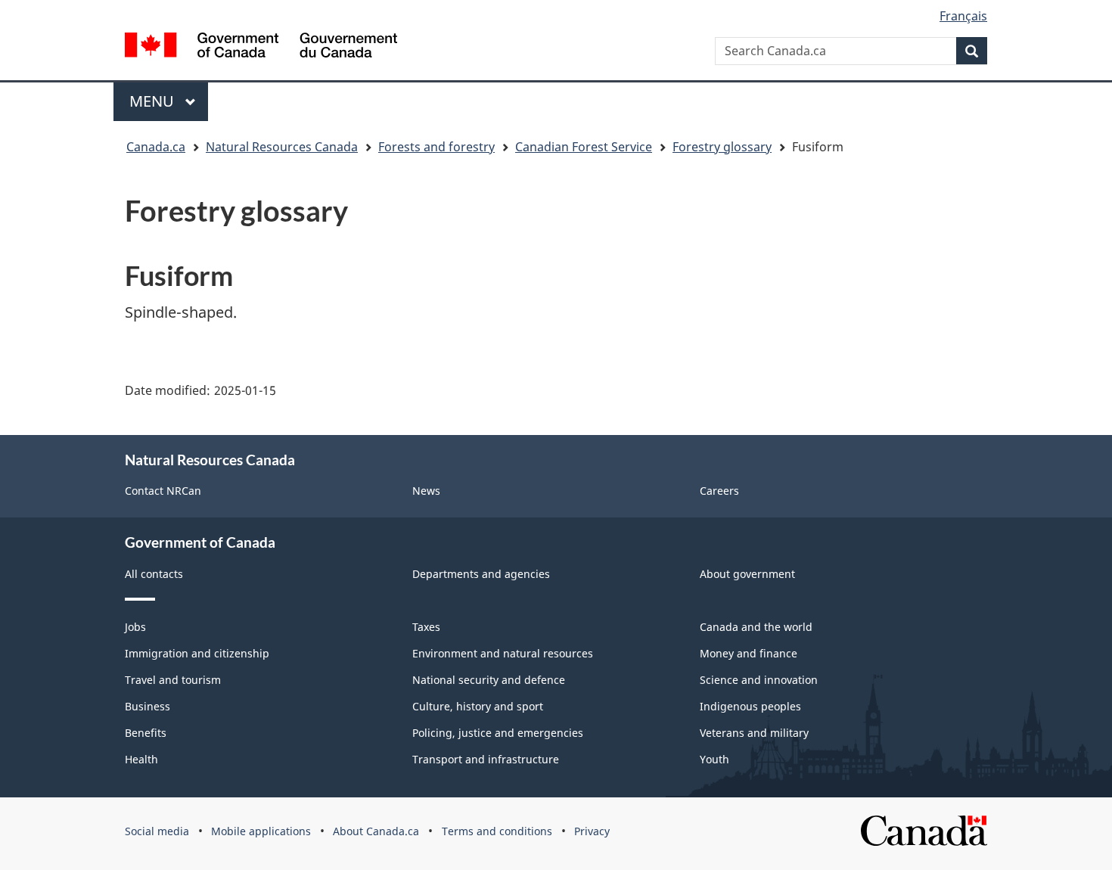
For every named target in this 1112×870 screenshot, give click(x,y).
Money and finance (748, 653)
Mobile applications (261, 831)
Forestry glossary (722, 146)
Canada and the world (756, 627)
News (426, 490)
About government (747, 574)
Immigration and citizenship (197, 653)
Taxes (426, 627)
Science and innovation (759, 680)
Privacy (592, 831)
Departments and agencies (481, 574)
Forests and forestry (436, 146)
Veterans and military (754, 733)
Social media (157, 831)
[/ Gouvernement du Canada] (261, 45)
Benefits (145, 733)
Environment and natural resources (502, 653)
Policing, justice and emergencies (497, 733)
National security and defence (488, 680)
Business (147, 706)
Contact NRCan (163, 490)
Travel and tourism (173, 680)
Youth (714, 759)
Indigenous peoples (750, 706)
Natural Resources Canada (282, 146)
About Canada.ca (376, 831)
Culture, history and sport (477, 706)
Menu (153, 101)
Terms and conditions (497, 831)
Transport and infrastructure (485, 759)
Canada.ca (155, 146)
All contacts (154, 574)
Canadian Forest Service (583, 146)
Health (141, 759)
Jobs (135, 627)
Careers (719, 490)
